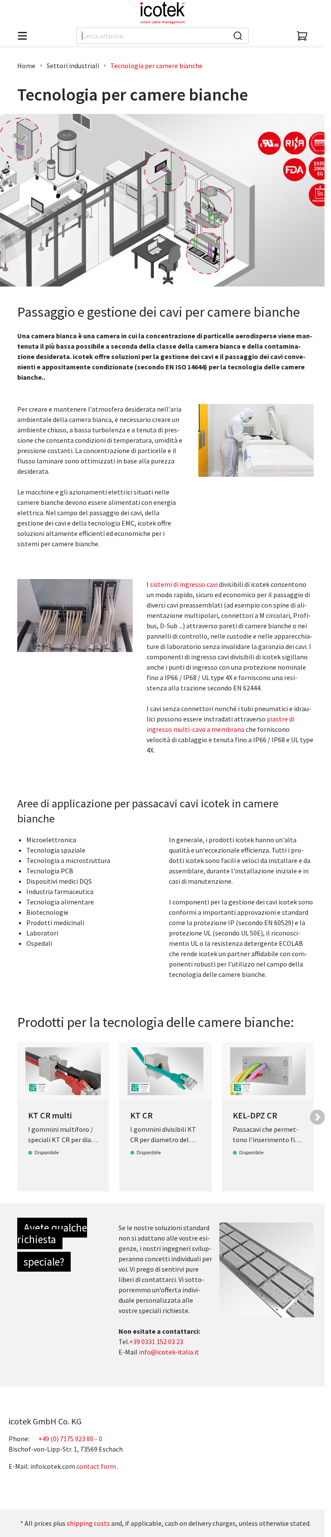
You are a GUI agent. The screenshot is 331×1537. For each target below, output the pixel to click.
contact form (96, 1466)
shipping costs (88, 1523)
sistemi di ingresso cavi (184, 584)
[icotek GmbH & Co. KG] (162, 13)
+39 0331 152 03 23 (156, 1341)
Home (26, 65)
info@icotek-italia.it (169, 1352)
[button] (317, 1116)
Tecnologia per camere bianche (156, 65)
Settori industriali (73, 65)
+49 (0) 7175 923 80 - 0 (70, 1438)
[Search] (238, 36)
